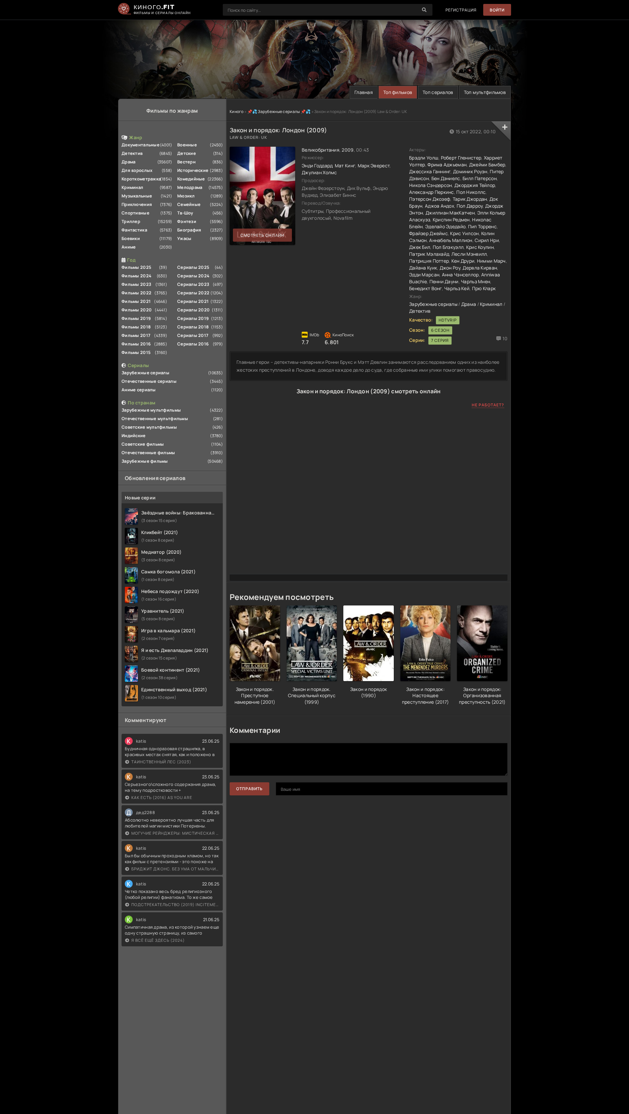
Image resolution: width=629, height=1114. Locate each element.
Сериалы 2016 (193, 344)
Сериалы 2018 (193, 327)
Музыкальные (137, 196)
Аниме (129, 247)
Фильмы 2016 (136, 344)
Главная (363, 92)
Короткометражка (141, 179)
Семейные (188, 204)
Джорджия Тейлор (474, 185)
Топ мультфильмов (485, 92)
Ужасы (184, 238)
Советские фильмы (143, 444)
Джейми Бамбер (487, 164)
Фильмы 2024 (136, 276)
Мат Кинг (345, 165)
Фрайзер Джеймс (428, 233)
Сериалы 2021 (193, 301)
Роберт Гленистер (461, 158)
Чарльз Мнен (475, 281)
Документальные (141, 145)
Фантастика (134, 230)
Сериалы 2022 (193, 293)
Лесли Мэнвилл (469, 254)
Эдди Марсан (424, 274)
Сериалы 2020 (193, 310)
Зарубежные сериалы (145, 373)
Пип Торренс (482, 226)
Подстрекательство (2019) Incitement (175, 904)
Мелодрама (189, 187)
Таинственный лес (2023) (161, 762)
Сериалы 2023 (193, 284)
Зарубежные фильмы (145, 461)
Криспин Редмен (451, 219)
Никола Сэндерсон (430, 185)
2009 (347, 150)
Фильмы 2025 (136, 267)
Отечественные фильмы (148, 452)
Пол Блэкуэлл (448, 247)
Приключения (137, 204)
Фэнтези (186, 221)
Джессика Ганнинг (429, 171)
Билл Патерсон (480, 178)
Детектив (132, 153)
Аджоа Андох (439, 206)
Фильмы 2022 (136, 293)
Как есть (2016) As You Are (161, 797)
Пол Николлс (471, 192)
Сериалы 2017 (192, 335)
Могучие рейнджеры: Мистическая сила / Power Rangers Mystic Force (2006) (175, 833)
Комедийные (191, 179)
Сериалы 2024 (193, 276)
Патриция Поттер (429, 261)
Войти (497, 10)
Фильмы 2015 (136, 352)
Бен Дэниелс (445, 178)
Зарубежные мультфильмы (151, 410)
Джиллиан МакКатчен (450, 213)
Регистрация (461, 10)
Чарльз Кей (456, 288)
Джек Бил (419, 247)
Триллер (131, 221)
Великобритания (320, 150)
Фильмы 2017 (136, 335)
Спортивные (135, 213)
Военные (187, 145)
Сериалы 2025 (193, 267)
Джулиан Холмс (319, 172)
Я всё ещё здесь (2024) (158, 940)
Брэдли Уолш (423, 158)
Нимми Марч (491, 261)
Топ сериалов (438, 92)
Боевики (131, 238)
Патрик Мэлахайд (429, 254)
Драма (128, 162)
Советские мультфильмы (149, 427)
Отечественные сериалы (149, 381)
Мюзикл (186, 196)
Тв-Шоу (185, 213)
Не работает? (488, 405)
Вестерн (186, 162)
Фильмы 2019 (136, 318)
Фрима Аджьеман (447, 164)
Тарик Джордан (470, 199)
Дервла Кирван (480, 268)
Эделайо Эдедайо (445, 226)
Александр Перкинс (431, 192)
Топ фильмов (397, 92)
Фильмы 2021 (136, 301)
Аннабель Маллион (450, 240)
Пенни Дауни (444, 281)
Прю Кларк (484, 288)
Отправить (249, 788)
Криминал (132, 187)
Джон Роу (450, 268)
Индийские (134, 435)
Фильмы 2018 (136, 327)
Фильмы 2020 (137, 310)
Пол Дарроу (470, 206)
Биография (189, 230)
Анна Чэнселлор (460, 274)
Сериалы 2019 (193, 318)
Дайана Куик (423, 268)
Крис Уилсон (464, 233)
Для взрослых (137, 170)
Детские (186, 153)
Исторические (192, 170)
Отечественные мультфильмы (155, 418)
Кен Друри (463, 261)
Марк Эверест (374, 165)
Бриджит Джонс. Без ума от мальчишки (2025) (175, 869)
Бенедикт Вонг (425, 288)
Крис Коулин (480, 247)
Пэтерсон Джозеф (429, 199)
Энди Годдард (317, 165)
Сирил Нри (487, 240)
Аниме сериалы (139, 390)
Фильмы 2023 (136, 284)
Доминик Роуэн (470, 171)
